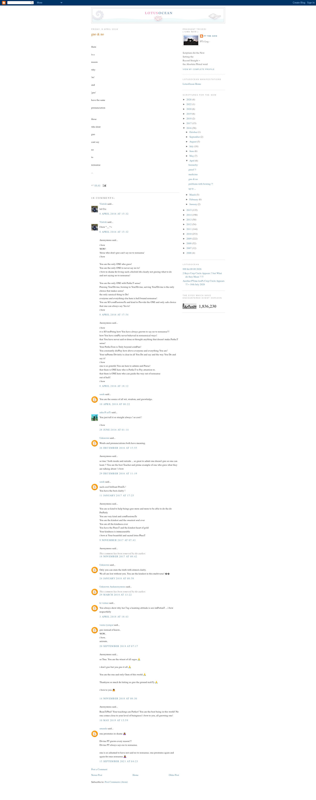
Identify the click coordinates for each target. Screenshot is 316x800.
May (192, 155)
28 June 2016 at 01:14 (114, 429)
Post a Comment (99, 769)
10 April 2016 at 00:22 (114, 404)
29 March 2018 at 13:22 (115, 594)
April (192, 160)
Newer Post (96, 775)
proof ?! (192, 169)
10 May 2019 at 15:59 (113, 720)
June (192, 151)
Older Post (174, 775)
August (193, 141)
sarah (102, 394)
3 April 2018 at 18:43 (114, 616)
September (194, 136)
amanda (103, 728)
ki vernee (104, 602)
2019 (189, 113)
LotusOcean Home (192, 83)
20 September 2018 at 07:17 (118, 646)
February (194, 199)
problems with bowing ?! (201, 183)
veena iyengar (106, 624)
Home (135, 775)
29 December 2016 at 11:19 (118, 473)
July (191, 146)
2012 (189, 224)
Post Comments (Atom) (116, 782)
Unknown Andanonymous (112, 586)
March (192, 194)
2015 (189, 210)
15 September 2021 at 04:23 (118, 761)
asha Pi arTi (105, 412)
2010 (189, 233)
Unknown (104, 438)
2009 (189, 238)
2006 (189, 252)
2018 (189, 118)
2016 (189, 128)
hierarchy (193, 164)
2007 (189, 248)
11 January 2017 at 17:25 (116, 495)
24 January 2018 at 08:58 (116, 578)
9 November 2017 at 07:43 (117, 540)
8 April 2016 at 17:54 (114, 314)
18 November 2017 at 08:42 (118, 556)
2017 (189, 123)
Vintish (103, 203)
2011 (189, 229)
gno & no (97, 34)
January (193, 204)
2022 (189, 104)
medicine (193, 174)
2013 (189, 219)
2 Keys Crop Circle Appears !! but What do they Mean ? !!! (202, 274)
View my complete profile (199, 69)
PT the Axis (210, 36)
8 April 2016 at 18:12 (114, 386)
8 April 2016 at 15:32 (114, 213)
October (193, 132)
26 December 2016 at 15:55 (118, 447)
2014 (189, 214)
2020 (189, 109)
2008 (189, 243)
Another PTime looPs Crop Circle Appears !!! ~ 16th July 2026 (203, 282)
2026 (189, 99)
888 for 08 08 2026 (192, 269)
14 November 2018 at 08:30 (118, 698)
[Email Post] (104, 186)
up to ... (192, 188)
